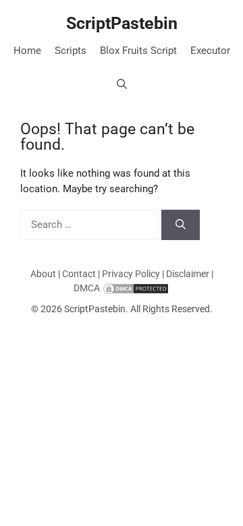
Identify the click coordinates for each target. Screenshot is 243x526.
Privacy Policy (131, 273)
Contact (79, 273)
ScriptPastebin (122, 23)
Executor (210, 51)
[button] (122, 84)
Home (27, 51)
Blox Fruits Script (138, 51)
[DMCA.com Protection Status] (135, 288)
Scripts (70, 51)
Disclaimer (187, 273)
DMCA (87, 288)
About (43, 273)
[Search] (180, 225)
